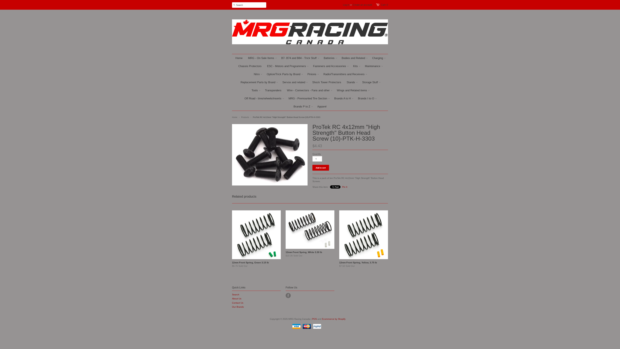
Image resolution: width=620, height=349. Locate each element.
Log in (346, 4)
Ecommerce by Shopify (334, 319)
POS (314, 319)
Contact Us (237, 302)
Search (235, 294)
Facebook (288, 295)
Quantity (316, 154)
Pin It (344, 187)
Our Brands (238, 307)
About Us (236, 298)
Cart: (384, 4)
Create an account (362, 4)
